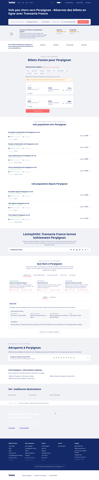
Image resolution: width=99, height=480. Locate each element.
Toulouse (41, 71)
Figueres (42, 73)
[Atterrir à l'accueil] (13, 2)
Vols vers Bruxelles (55, 395)
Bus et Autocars (29, 443)
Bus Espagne (28, 446)
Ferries (31, 2)
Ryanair (44, 451)
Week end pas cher (80, 448)
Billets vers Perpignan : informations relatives (21, 376)
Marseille (29, 73)
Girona (36, 73)
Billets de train (13, 443)
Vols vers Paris (12, 395)
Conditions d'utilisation (40, 475)
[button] (46, 22)
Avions (44, 443)
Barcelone (34, 71)
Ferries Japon (62, 446)
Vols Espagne (45, 446)
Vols (27, 2)
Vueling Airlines (46, 453)
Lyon (67, 71)
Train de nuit (12, 453)
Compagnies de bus (30, 448)
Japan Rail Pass (79, 446)
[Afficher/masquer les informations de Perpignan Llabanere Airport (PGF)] (88, 358)
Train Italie (12, 446)
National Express (30, 453)
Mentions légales (27, 475)
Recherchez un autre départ (52, 67)
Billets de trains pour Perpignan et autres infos (22, 378)
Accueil (10, 403)
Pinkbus (27, 455)
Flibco (26, 451)
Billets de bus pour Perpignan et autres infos (62, 376)
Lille (54, 71)
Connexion (88, 2)
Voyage (77, 443)
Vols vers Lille (32, 395)
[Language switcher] (59, 2)
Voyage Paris (78, 455)
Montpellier (61, 71)
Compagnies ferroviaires (16, 455)
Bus (23, 2)
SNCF (10, 448)
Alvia (10, 451)
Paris (28, 71)
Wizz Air (44, 448)
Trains (19, 2)
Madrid (49, 71)
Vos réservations (69, 2)
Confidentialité (53, 475)
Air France (44, 455)
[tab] (27, 275)
